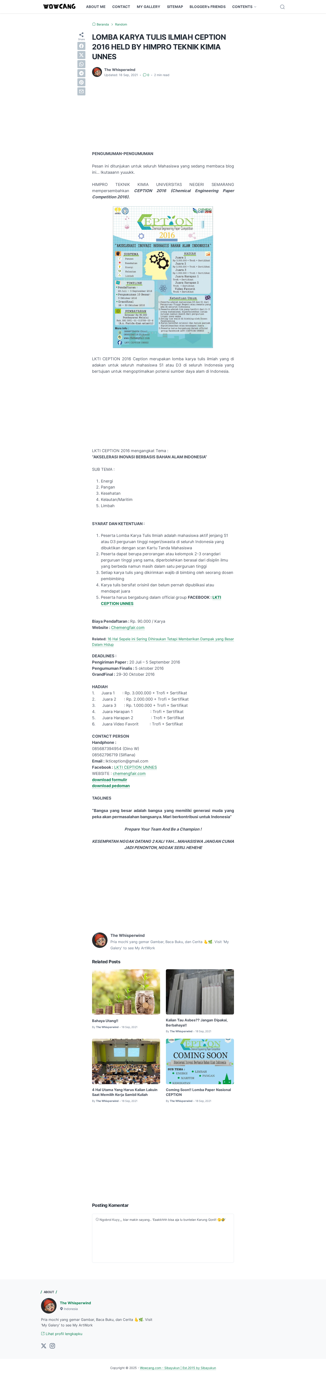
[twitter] (81, 55)
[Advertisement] (163, 114)
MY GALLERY (148, 6)
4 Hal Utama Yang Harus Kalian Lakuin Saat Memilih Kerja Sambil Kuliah (124, 1092)
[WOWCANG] (59, 6)
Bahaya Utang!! (105, 1020)
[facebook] (81, 46)
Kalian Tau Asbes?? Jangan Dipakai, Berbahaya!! (197, 1022)
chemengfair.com (129, 773)
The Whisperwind (75, 1303)
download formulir (109, 779)
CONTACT (121, 6)
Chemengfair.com (128, 627)
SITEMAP (175, 6)
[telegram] (81, 73)
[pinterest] (81, 82)
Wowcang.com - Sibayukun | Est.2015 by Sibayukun (178, 1368)
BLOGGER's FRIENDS (208, 6)
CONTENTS (242, 6)
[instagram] (52, 1346)
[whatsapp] (81, 64)
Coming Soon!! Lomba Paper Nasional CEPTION (198, 1092)
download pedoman (111, 785)
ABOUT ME (96, 6)
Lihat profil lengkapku (63, 1334)
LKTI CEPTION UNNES (135, 767)
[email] (81, 91)
